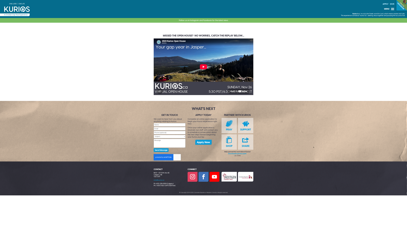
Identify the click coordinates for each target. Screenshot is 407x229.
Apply (385, 4)
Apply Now (203, 142)
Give (392, 4)
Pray (229, 129)
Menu (389, 9)
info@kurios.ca (159, 180)
